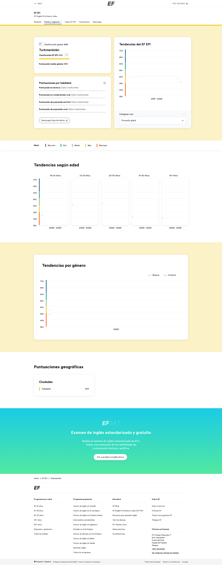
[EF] (111, 4)
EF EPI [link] (44, 478)
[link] (45, 14)
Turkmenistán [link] (55, 478)
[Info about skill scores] (104, 83)
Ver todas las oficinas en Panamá (165, 553)
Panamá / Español (43, 562)
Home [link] (36, 478)
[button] (38, 3)
